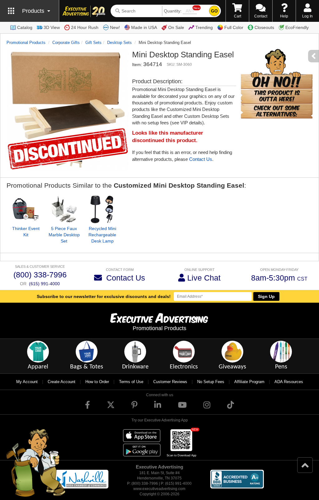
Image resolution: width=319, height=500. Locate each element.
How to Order (97, 381)
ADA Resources (288, 381)
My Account (27, 381)
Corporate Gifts (66, 42)
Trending (204, 27)
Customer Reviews (170, 381)
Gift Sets (93, 42)
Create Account (61, 381)
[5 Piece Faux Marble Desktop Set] (64, 209)
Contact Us (200, 159)
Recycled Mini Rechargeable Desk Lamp (102, 234)
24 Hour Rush (84, 27)
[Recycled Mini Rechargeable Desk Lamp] (102, 209)
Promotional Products (26, 42)
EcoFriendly (297, 27)
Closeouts (264, 27)
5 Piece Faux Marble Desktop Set (64, 234)
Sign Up (266, 296)
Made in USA (144, 27)
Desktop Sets (119, 42)
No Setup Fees (210, 381)
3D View (52, 27)
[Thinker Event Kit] (26, 209)
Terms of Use (131, 381)
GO (214, 10)
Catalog (24, 27)
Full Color (233, 27)
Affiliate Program (249, 381)
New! (115, 27)
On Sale (176, 27)
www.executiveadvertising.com (159, 489)
